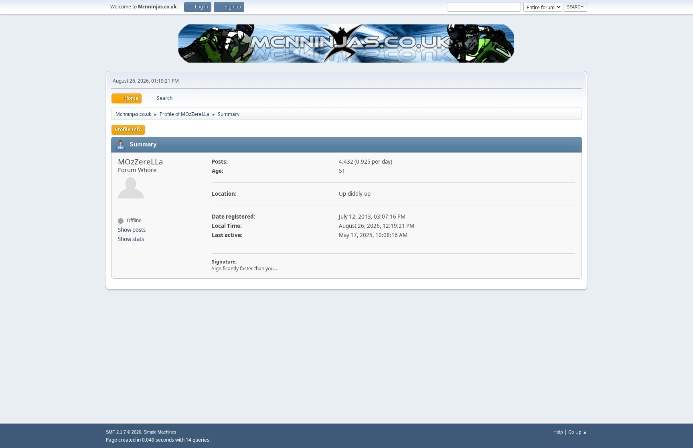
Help (558, 432)
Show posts (132, 229)
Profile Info (128, 129)
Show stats (131, 239)
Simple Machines (160, 432)
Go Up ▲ (577, 432)
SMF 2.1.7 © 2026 (123, 432)
